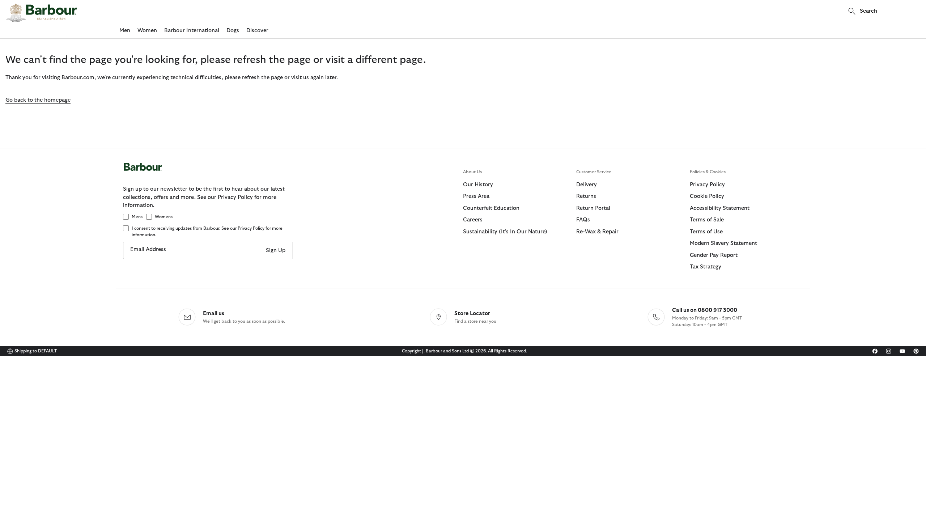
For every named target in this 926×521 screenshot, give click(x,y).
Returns (586, 196)
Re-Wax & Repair (597, 231)
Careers (473, 220)
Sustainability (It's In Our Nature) (505, 231)
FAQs (583, 220)
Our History (478, 184)
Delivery (586, 184)
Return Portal (593, 208)
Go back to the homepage (38, 100)
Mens (137, 217)
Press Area (476, 196)
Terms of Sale (707, 220)
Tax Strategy (705, 267)
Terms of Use (706, 231)
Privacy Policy (707, 184)
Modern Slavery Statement (723, 243)
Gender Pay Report (714, 255)
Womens (164, 217)
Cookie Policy (707, 196)
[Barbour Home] (42, 13)
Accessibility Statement (719, 208)
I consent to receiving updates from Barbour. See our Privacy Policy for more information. (207, 231)
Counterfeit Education (491, 208)
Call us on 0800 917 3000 (704, 310)
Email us (213, 313)
